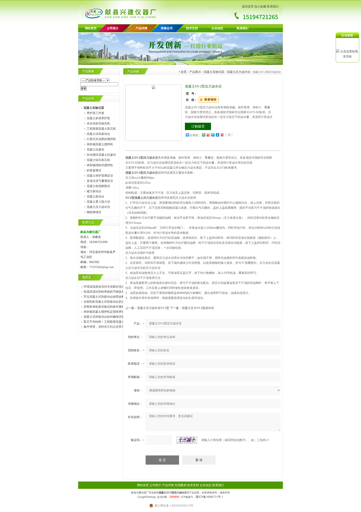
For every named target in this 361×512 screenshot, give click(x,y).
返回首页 (248, 6)
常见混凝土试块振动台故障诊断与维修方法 (111, 296)
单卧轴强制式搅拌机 (100, 165)
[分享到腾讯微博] (212, 134)
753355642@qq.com (101, 267)
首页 (184, 71)
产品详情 (141, 28)
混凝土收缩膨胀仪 (98, 186)
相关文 (86, 277)
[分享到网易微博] (222, 134)
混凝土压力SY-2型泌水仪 (198, 308)
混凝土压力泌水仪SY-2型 (153, 308)
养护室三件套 (95, 113)
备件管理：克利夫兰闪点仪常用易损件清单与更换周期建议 (122, 326)
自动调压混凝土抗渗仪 (101, 154)
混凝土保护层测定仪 (100, 175)
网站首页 (91, 28)
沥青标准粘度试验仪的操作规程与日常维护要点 (114, 306)
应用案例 (180, 485)
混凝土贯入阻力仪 (98, 201)
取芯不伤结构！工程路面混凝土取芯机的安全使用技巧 (119, 321)
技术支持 (192, 28)
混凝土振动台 (95, 196)
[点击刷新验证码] (186, 440)
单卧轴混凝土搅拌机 (100, 144)
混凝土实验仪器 (214, 71)
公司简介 (155, 485)
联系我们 (273, 6)
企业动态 (217, 28)
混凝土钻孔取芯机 (98, 160)
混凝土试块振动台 (98, 133)
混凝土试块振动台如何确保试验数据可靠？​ (111, 316)
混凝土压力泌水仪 (98, 207)
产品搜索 (88, 71)
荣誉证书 (167, 28)
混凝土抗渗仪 (95, 149)
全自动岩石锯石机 (98, 123)
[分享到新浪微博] (208, 134)
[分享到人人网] (217, 134)
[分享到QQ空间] (203, 134)
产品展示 (195, 71)
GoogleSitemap (146, 496)
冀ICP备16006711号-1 (209, 496)
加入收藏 (260, 6)
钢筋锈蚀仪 (94, 212)
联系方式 (88, 222)
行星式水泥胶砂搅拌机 (101, 139)
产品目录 (88, 98)
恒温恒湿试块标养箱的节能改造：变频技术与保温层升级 (120, 291)
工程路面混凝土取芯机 (101, 128)
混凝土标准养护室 (98, 118)
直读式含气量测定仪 (100, 180)
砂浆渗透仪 (94, 170)
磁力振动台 (94, 191)
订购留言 (198, 126)
